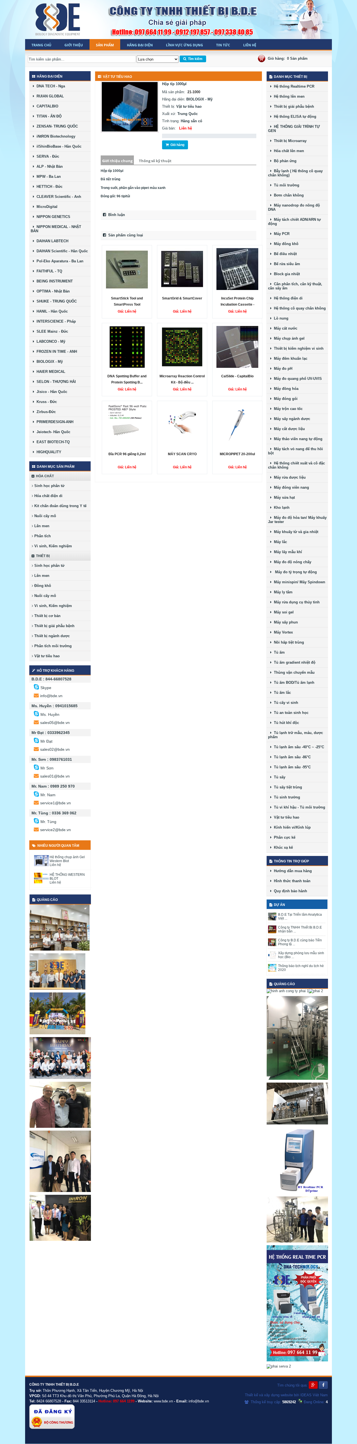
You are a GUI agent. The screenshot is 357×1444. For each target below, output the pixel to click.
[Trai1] (57, 988)
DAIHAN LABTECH (51, 241)
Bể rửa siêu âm (286, 264)
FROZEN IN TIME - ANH (55, 351)
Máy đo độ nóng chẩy (291, 562)
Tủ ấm (278, 652)
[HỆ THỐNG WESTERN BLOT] (41, 882)
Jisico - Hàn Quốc (50, 392)
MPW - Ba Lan (47, 176)
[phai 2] (316, 991)
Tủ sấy (278, 777)
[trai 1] (60, 949)
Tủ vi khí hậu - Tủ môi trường (298, 807)
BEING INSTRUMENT (53, 281)
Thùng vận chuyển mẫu (293, 672)
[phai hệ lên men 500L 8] (297, 1078)
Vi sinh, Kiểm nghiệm (52, 546)
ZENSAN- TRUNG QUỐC (56, 126)
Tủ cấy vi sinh (285, 703)
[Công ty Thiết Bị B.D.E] (58, 19)
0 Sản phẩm (297, 58)
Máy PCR (281, 234)
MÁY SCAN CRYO (182, 454)
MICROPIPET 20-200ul (237, 454)
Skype (45, 687)
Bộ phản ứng (284, 161)
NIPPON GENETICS (52, 217)
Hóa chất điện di (47, 496)
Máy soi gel (283, 612)
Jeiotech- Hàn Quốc (52, 432)
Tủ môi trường (285, 185)
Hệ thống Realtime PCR (293, 86)
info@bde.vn (51, 696)
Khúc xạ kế (282, 847)
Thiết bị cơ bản (47, 616)
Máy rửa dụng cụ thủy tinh (296, 602)
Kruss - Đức (45, 402)
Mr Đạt (46, 741)
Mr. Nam (48, 795)
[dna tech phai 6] (297, 1360)
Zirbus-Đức (45, 412)
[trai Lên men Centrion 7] (297, 1241)
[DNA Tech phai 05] (297, 1192)
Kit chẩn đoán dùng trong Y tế (59, 506)
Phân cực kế (283, 837)
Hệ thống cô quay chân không (299, 308)
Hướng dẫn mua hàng (292, 871)
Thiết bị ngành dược (51, 636)
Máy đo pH (282, 368)
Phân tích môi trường (52, 646)
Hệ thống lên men (288, 96)
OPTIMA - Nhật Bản (52, 291)
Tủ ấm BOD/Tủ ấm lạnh (293, 682)
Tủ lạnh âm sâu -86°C (291, 757)
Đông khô (42, 586)
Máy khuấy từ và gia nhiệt (295, 532)
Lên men (41, 526)
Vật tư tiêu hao (46, 656)
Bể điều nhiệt (284, 254)
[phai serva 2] (279, 1366)
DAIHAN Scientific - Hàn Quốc (61, 251)
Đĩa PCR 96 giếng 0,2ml (127, 454)
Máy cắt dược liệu (288, 429)
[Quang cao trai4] (60, 1239)
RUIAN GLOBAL (49, 96)
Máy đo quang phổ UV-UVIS (297, 378)
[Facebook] (323, 1385)
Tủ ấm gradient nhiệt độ (293, 662)
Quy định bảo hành (289, 891)
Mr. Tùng (48, 821)
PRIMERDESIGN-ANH (53, 422)
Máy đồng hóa (285, 389)
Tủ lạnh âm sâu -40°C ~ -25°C (298, 747)
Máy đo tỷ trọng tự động (294, 572)
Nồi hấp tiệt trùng (288, 642)
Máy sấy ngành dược (291, 419)
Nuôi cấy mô (44, 516)
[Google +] (313, 1385)
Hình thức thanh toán (291, 881)
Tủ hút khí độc (285, 723)
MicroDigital (45, 207)
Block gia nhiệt (286, 274)
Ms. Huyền (49, 714)
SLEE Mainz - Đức (51, 331)
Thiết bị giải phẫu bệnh (53, 626)
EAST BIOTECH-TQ (52, 442)
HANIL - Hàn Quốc (51, 311)
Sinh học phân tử (48, 486)
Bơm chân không (288, 195)
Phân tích (42, 536)
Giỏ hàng (176, 145)
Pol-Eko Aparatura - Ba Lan (58, 261)
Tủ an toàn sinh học (290, 713)
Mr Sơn (47, 768)
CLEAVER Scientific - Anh (57, 197)
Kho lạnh (281, 507)
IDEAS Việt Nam (314, 1395)
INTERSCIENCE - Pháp (55, 321)
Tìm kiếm (194, 59)
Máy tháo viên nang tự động (297, 439)
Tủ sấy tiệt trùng (287, 787)
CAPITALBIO (46, 106)
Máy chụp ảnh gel (288, 338)
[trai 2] (60, 1078)
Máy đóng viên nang (290, 487)
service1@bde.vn (55, 803)
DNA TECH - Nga (49, 86)
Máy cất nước (284, 328)
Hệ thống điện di (287, 298)
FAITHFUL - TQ (48, 271)
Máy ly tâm (282, 592)
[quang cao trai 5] (60, 1191)
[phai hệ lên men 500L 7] (297, 1123)
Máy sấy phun (285, 622)
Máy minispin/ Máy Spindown (298, 582)
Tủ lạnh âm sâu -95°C (291, 767)
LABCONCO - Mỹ (49, 341)
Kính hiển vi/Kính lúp (291, 827)
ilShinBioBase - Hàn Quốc (57, 146)
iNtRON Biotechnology (54, 136)
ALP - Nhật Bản (48, 166)
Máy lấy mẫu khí (287, 552)
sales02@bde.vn (55, 749)
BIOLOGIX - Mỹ (48, 361)
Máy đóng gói (285, 399)
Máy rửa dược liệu (289, 477)
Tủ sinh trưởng (286, 797)
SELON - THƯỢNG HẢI (55, 382)
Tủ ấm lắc (281, 692)
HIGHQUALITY (47, 452)
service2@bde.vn (55, 829)
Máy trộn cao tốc (287, 409)
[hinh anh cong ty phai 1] (288, 991)
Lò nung (280, 318)
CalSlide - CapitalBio (237, 376)
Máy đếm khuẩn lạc (289, 358)
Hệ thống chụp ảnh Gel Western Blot (67, 859)
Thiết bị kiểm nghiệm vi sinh (298, 348)
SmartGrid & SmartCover (182, 298)
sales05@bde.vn (55, 722)
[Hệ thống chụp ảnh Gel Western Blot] (41, 865)
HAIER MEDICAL (49, 372)
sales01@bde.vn (55, 776)
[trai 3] (57, 1033)
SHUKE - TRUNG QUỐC (55, 301)
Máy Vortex (282, 632)
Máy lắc (279, 542)
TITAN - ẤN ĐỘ (48, 116)
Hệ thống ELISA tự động (294, 116)
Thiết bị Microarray (289, 141)
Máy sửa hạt (283, 497)
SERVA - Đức (46, 156)
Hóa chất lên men (288, 151)
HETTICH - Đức (48, 186)
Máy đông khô (285, 244)
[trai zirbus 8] (60, 1126)
